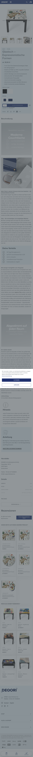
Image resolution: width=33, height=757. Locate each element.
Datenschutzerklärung (7, 376)
